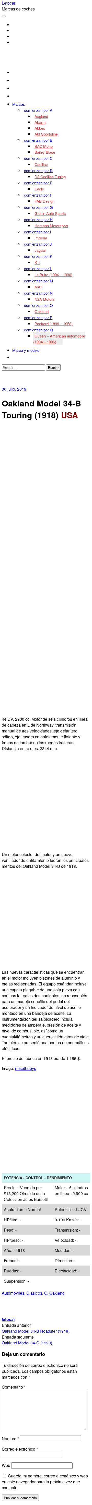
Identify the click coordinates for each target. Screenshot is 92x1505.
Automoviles (13, 1293)
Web (6, 1465)
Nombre (10, 1438)
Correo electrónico (20, 1449)
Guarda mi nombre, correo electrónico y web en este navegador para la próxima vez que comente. (45, 1481)
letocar (8, 1319)
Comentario (14, 1387)
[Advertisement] (46, 472)
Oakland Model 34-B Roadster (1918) (36, 1331)
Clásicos (34, 1293)
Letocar (8, 3)
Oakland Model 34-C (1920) (27, 1343)
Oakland (57, 1293)
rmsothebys (25, 1068)
